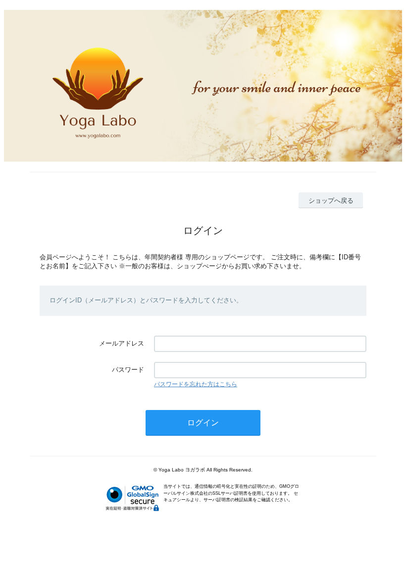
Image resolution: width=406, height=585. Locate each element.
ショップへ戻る (331, 200)
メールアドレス (121, 343)
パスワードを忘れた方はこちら (195, 384)
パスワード (128, 369)
